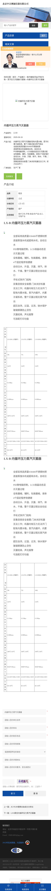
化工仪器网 (24, 864)
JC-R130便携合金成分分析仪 (22, 807)
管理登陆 (31, 864)
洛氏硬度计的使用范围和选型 (15, 68)
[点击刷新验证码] (23, 781)
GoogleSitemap (39, 864)
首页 (14, 77)
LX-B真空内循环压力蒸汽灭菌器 (23, 813)
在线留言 (9, 176)
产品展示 (21, 77)
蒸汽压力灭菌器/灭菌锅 (16, 79)
